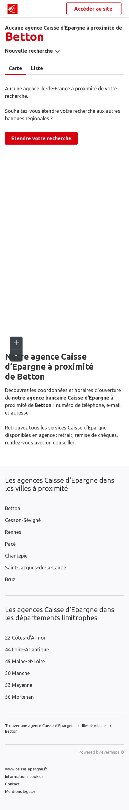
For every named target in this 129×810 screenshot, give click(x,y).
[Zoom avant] (16, 343)
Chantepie (16, 555)
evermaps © (112, 752)
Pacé (10, 544)
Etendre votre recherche (41, 138)
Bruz (10, 579)
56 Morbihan (19, 697)
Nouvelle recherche (29, 51)
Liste (37, 68)
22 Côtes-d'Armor (25, 637)
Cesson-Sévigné (23, 520)
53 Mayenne (18, 685)
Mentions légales (20, 791)
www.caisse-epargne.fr (26, 769)
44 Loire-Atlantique (27, 649)
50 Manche (17, 673)
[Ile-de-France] (13, 9)
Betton (12, 508)
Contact (12, 784)
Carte (15, 68)
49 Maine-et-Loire (25, 661)
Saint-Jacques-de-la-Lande (35, 567)
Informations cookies (24, 776)
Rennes (13, 532)
